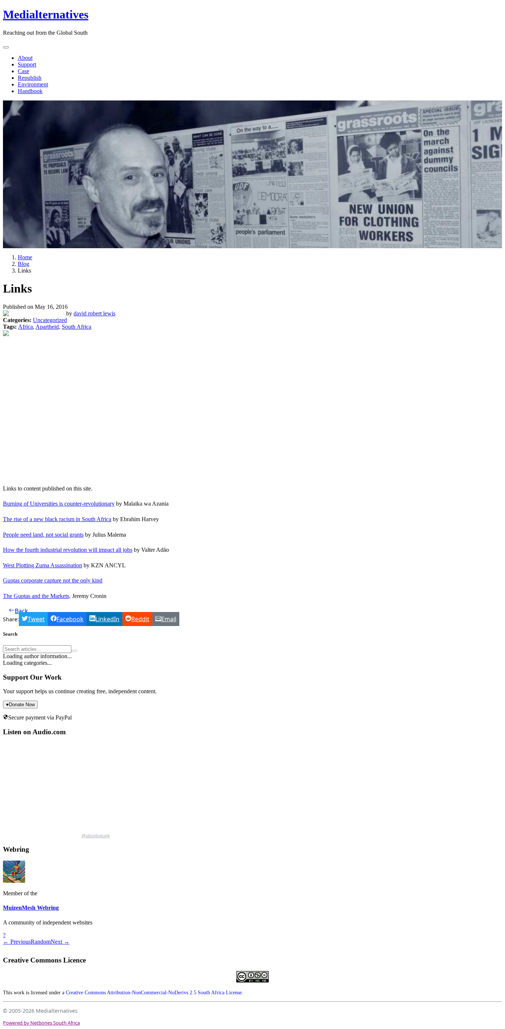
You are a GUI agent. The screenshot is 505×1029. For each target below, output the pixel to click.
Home (25, 257)
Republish (29, 78)
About (25, 58)
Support (27, 64)
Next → (60, 942)
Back (21, 611)
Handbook (30, 91)
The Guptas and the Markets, (37, 596)
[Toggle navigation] (6, 47)
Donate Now (20, 704)
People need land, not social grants (43, 534)
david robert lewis (94, 313)
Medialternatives (45, 14)
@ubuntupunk (95, 835)
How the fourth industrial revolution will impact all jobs (67, 550)
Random (41, 942)
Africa (25, 327)
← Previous (17, 942)
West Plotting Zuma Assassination (42, 565)
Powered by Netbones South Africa (41, 1022)
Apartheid (47, 327)
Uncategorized (50, 320)
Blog (23, 264)
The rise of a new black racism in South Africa (57, 519)
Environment (33, 84)
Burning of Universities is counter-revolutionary (59, 503)
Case (23, 71)
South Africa (76, 327)
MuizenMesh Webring (31, 908)
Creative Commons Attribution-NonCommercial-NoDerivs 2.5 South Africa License (154, 992)
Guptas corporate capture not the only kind (52, 580)
